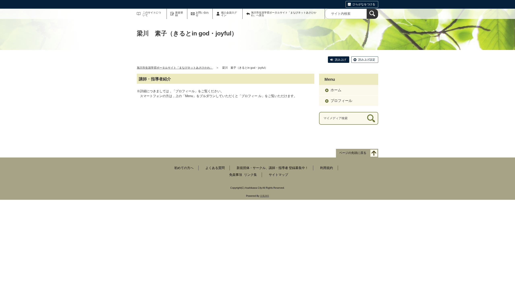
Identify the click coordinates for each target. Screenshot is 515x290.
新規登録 (179, 14)
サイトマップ (278, 174)
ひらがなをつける (364, 4)
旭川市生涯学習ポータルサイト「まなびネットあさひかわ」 (175, 67)
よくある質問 (215, 168)
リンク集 (250, 174)
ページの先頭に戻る (352, 152)
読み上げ (340, 59)
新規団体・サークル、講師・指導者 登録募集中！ (272, 168)
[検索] (372, 14)
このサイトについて (152, 14)
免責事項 (235, 174)
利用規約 (326, 168)
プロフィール (341, 101)
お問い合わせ (202, 14)
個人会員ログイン (229, 14)
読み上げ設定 (366, 59)
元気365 (264, 196)
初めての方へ (184, 168)
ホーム (336, 90)
